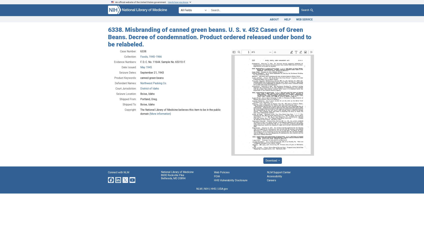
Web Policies (222, 172)
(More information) (160, 113)
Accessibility (274, 176)
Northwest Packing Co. (153, 83)
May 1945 (146, 67)
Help (287, 19)
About (274, 19)
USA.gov (223, 188)
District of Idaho (149, 88)
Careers (271, 180)
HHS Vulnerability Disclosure (230, 180)
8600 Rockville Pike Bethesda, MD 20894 (173, 177)
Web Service (304, 19)
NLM (199, 188)
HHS (213, 188)
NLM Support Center (279, 172)
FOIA (217, 176)
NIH (206, 188)
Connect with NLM (118, 172)
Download (271, 160)
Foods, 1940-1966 (151, 56)
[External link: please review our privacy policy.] (111, 179)
